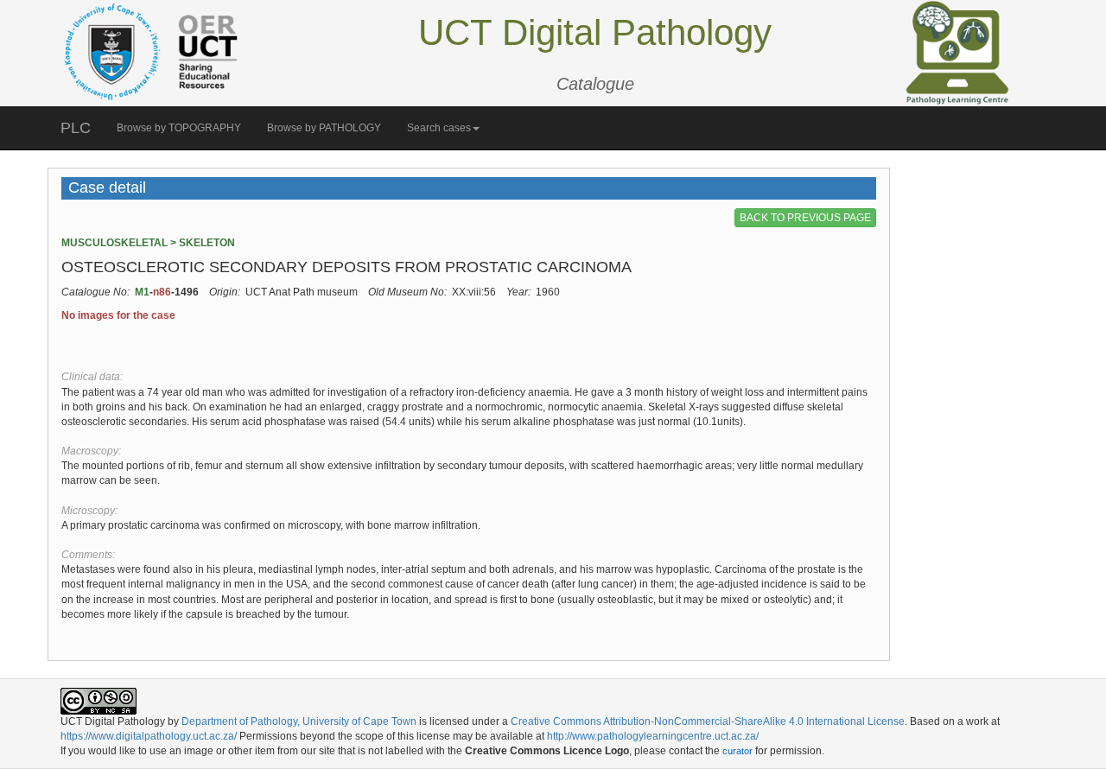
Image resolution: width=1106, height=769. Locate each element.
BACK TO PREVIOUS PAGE (805, 218)
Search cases (439, 128)
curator (737, 751)
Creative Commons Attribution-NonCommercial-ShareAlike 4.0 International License (708, 721)
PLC (75, 128)
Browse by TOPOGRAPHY (179, 128)
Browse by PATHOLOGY (324, 128)
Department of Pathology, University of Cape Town (298, 721)
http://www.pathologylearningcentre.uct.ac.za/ (653, 736)
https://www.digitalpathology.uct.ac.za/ (148, 736)
